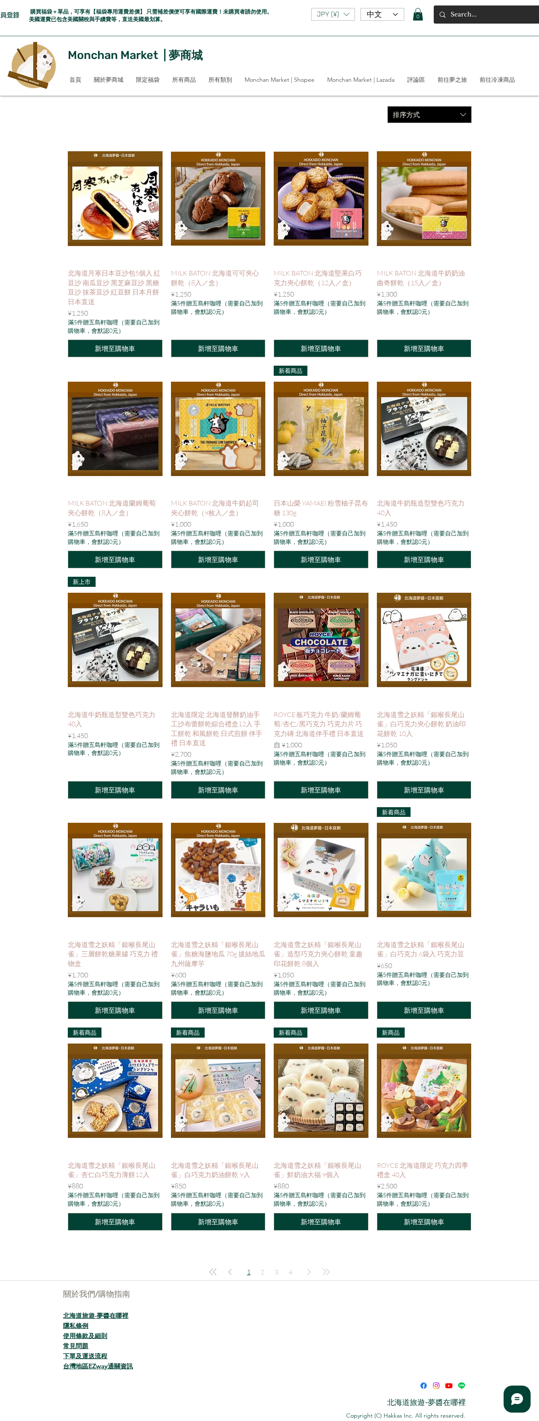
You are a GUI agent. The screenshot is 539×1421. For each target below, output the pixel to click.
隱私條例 (75, 1326)
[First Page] (213, 1271)
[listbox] (333, 14)
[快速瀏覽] (115, 199)
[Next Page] (309, 1271)
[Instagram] (436, 1385)
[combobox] (429, 114)
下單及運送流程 (85, 1356)
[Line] (461, 1385)
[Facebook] (423, 1385)
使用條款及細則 (85, 1336)
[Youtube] (449, 1385)
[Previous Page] (230, 1271)
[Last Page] (326, 1271)
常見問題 (75, 1346)
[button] (333, 14)
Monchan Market (113, 55)
